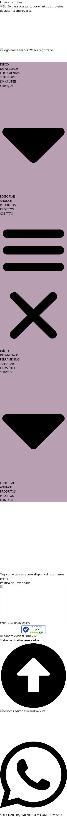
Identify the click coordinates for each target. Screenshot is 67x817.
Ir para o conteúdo (12, 2)
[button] (33, 282)
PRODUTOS (8, 205)
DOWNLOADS (9, 69)
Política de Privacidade (15, 583)
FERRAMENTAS (10, 73)
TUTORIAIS (7, 77)
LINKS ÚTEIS (8, 81)
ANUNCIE (6, 201)
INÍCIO (4, 64)
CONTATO (6, 213)
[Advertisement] (33, 537)
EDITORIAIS (8, 196)
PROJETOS (7, 209)
